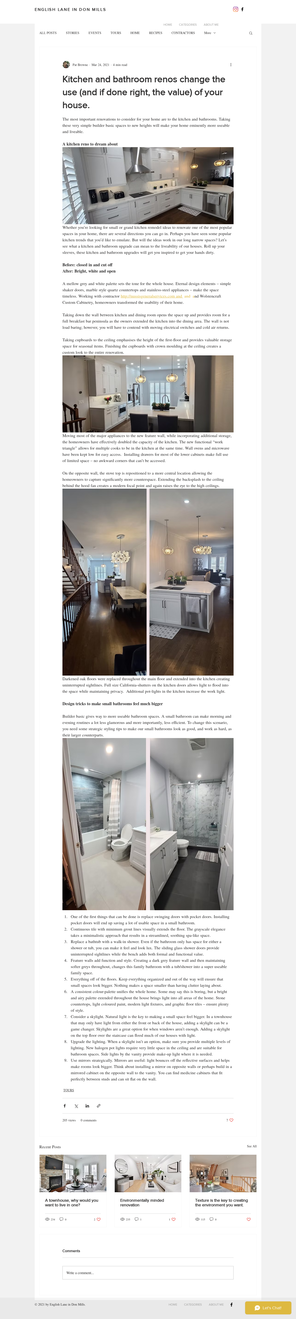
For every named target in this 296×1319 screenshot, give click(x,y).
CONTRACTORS (183, 33)
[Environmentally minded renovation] (148, 1173)
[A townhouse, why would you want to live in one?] (73, 1173)
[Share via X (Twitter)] (76, 1106)
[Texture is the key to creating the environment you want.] (223, 1173)
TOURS (116, 33)
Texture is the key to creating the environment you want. (221, 1202)
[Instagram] (235, 9)
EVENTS (95, 33)
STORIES (72, 33)
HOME (135, 33)
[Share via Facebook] (64, 1106)
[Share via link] (98, 1106)
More (207, 33)
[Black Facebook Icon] (242, 9)
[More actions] (231, 64)
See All (252, 1146)
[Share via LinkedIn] (87, 1106)
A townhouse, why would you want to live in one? (71, 1202)
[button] (251, 33)
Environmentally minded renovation (142, 1202)
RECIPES (155, 33)
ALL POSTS (48, 33)
